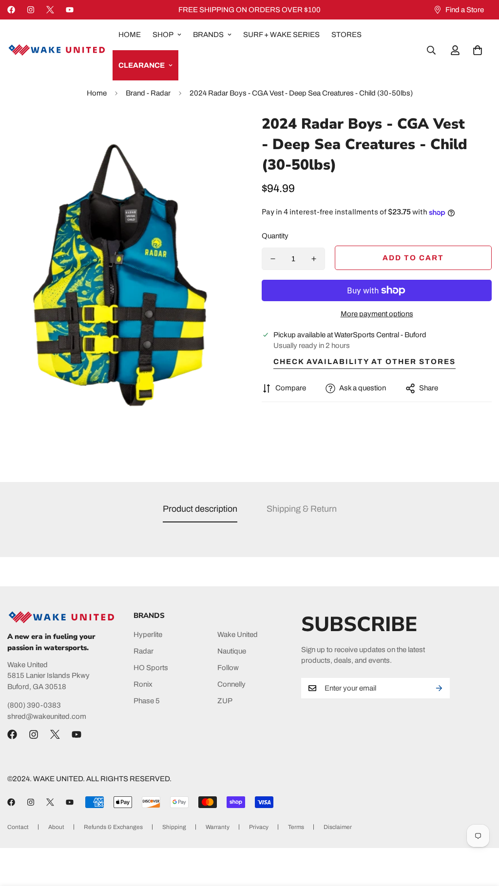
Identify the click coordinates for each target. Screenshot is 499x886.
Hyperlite (148, 634)
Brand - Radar (148, 93)
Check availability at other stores (364, 362)
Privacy (259, 827)
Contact (18, 827)
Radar (144, 651)
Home (129, 35)
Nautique (231, 651)
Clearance (141, 65)
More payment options (377, 314)
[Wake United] (56, 50)
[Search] (431, 50)
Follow (228, 668)
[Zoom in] (217, 135)
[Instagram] (31, 10)
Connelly (231, 684)
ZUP (224, 701)
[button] (477, 50)
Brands (208, 35)
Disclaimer (338, 827)
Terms (296, 827)
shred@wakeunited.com (46, 716)
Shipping (174, 827)
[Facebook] (11, 10)
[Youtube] (70, 10)
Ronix (143, 684)
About (56, 827)
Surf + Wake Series (281, 35)
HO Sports (151, 668)
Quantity (275, 236)
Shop (163, 35)
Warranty (218, 827)
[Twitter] (50, 10)
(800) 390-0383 (34, 705)
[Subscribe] (439, 688)
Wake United (237, 634)
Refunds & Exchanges (113, 827)
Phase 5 (147, 701)
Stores (346, 35)
